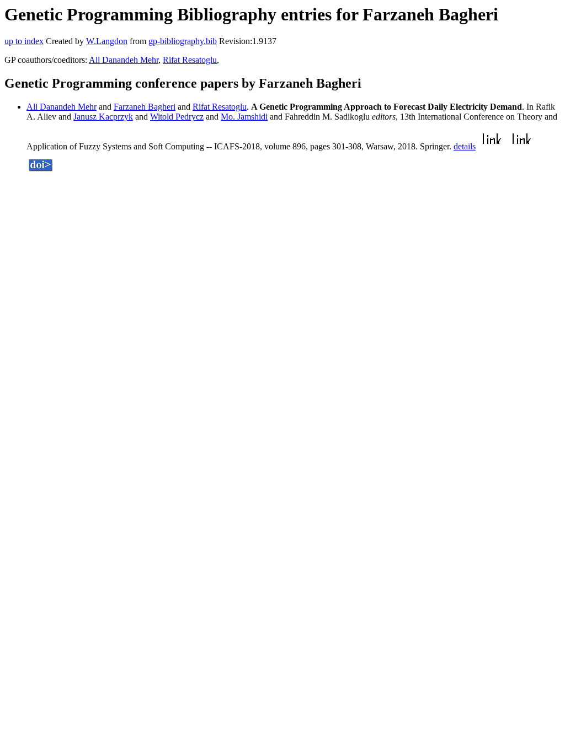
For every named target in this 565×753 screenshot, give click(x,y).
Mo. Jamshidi (244, 116)
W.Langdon (106, 41)
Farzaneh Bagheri (144, 106)
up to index (24, 41)
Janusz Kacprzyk (103, 116)
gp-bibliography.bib (182, 41)
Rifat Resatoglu (190, 59)
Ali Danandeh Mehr (123, 59)
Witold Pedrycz (177, 116)
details (465, 146)
